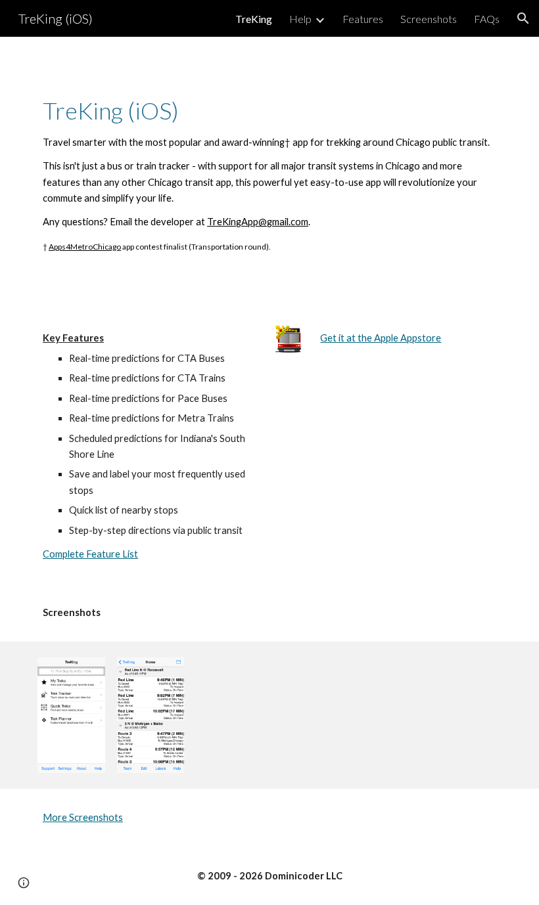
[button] (523, 18)
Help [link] (300, 18)
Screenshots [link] (428, 18)
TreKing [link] (253, 18)
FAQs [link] (487, 18)
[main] (269, 173)
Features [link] (362, 18)
